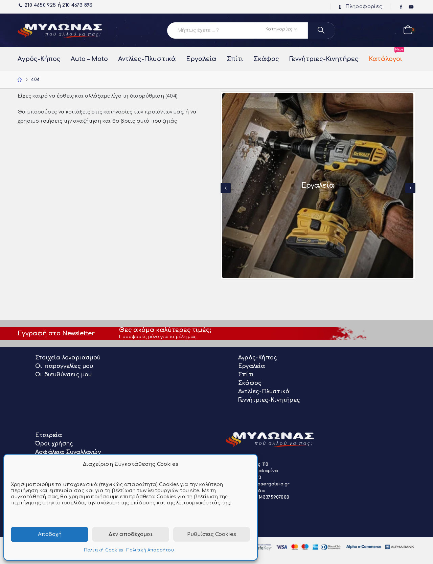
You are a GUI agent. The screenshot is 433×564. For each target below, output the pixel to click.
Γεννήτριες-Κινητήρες (324, 59)
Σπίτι (235, 59)
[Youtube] (411, 7)
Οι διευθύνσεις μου (63, 375)
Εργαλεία (201, 59)
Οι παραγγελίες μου (64, 366)
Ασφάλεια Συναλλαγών (68, 452)
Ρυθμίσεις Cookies (211, 534)
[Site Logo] (60, 30)
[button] (226, 188)
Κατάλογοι (385, 55)
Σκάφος (266, 59)
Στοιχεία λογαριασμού (67, 358)
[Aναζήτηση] (321, 30)
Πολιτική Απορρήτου (150, 550)
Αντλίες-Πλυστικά (147, 59)
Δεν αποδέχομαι (131, 534)
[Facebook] (401, 7)
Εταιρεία (48, 435)
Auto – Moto (89, 59)
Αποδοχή (50, 534)
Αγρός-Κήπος (39, 59)
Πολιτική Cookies (103, 550)
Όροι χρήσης (54, 444)
